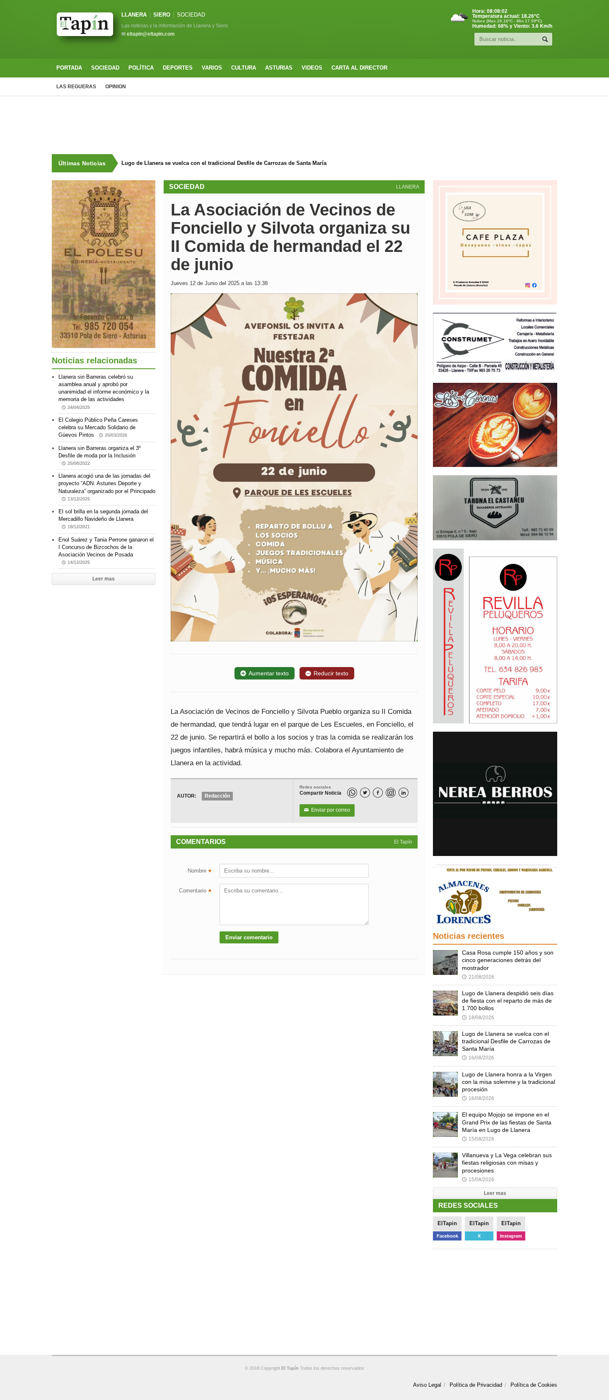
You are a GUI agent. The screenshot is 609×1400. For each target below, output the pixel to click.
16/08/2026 (478, 1058)
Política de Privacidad (476, 1385)
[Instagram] (390, 792)
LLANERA (134, 15)
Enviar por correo (327, 810)
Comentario (195, 891)
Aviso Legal (427, 1385)
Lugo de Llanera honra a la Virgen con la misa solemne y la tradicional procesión (508, 1082)
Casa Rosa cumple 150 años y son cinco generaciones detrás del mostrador (507, 960)
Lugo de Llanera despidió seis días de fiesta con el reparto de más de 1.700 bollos (507, 1000)
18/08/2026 (478, 1017)
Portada (69, 68)
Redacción (217, 796)
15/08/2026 (478, 1139)
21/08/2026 (478, 977)
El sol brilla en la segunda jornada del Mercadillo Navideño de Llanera (103, 518)
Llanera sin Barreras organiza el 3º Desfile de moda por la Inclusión (99, 455)
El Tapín (403, 842)
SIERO (161, 15)
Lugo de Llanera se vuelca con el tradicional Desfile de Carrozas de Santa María (223, 163)
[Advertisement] (304, 125)
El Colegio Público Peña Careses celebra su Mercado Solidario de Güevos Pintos (98, 427)
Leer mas (103, 579)
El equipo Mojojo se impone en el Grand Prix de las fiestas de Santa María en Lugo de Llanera (506, 1122)
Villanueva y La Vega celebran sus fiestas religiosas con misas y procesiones (507, 1162)
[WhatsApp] (352, 792)
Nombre (199, 872)
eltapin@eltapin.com (151, 34)
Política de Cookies (533, 1385)
